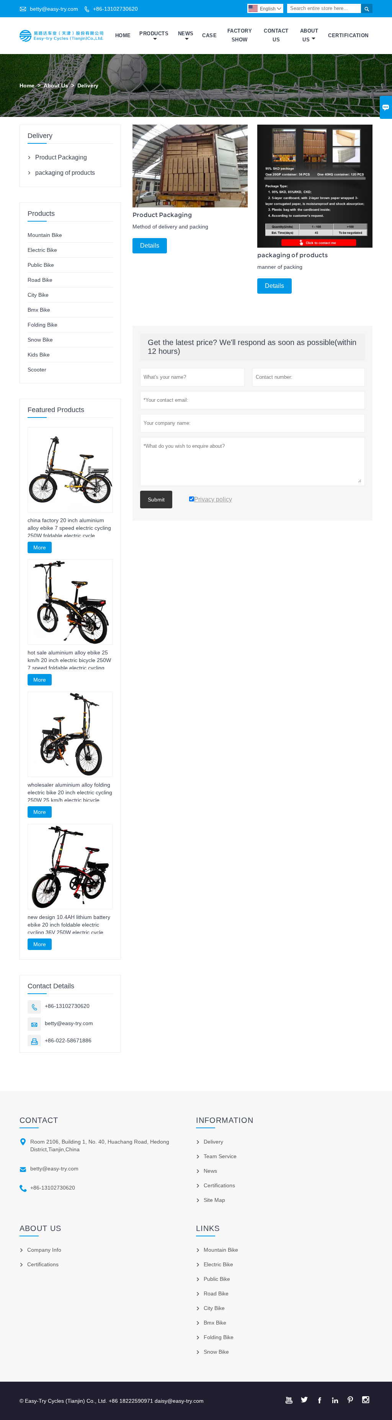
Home (123, 35)
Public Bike (41, 265)
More (39, 547)
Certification (348, 35)
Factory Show (239, 35)
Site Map (214, 1200)
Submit (156, 499)
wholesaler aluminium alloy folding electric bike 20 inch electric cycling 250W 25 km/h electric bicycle (70, 792)
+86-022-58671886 (68, 1040)
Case (209, 35)
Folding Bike (42, 325)
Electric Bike (42, 250)
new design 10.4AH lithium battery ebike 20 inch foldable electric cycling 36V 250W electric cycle (69, 924)
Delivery (213, 1142)
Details (149, 245)
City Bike (38, 295)
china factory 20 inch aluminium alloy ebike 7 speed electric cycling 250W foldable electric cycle (69, 528)
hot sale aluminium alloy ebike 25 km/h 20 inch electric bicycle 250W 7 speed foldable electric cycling (69, 660)
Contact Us (276, 35)
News (186, 33)
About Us (309, 35)
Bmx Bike (39, 310)
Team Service (220, 1156)
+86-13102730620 (115, 9)
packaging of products (65, 172)
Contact (39, 1120)
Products (153, 33)
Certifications (219, 1185)
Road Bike (40, 280)
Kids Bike (39, 355)
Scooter (37, 370)
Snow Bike (40, 340)
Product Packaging (61, 157)
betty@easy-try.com (54, 9)
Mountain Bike (45, 235)
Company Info (44, 1250)
